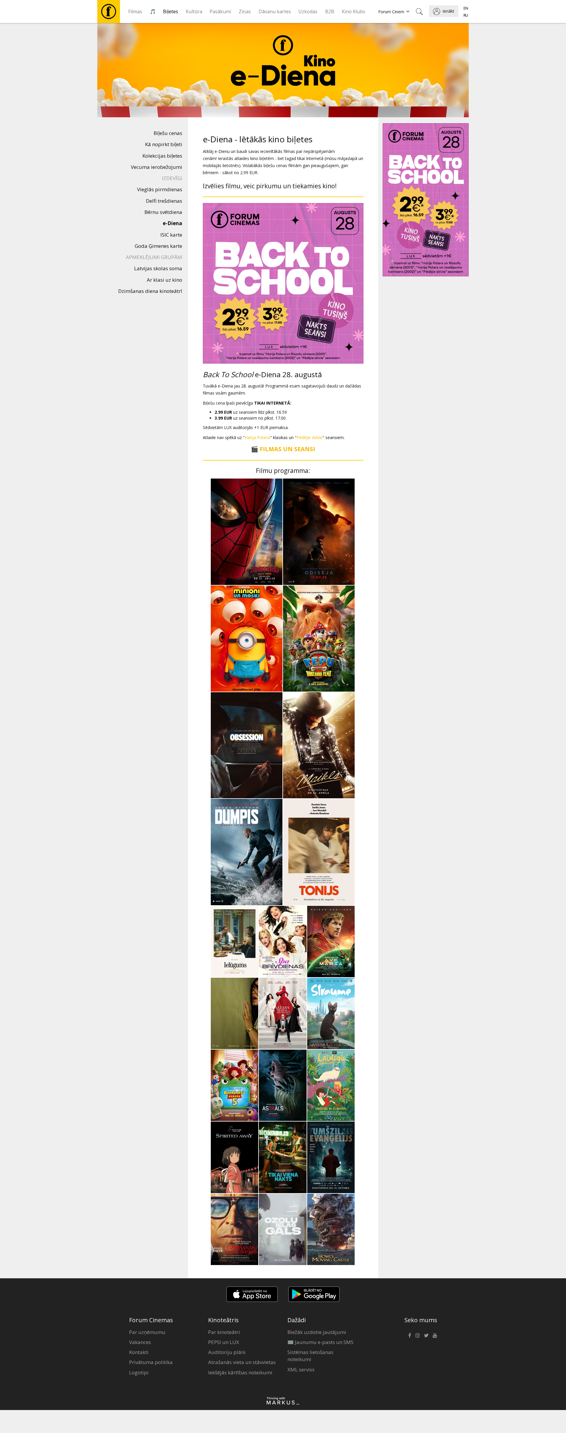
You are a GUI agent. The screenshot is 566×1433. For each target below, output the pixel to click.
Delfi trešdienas (164, 200)
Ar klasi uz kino (164, 279)
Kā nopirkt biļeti (163, 144)
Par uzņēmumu (147, 1332)
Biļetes (170, 11)
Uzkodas (307, 11)
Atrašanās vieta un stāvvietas (242, 1362)
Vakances (140, 1342)
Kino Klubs (353, 11)
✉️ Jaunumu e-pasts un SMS (320, 1342)
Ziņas (245, 11)
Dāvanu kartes (275, 11)
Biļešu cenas (168, 133)
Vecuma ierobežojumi (156, 167)
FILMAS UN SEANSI (287, 449)
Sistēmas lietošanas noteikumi (310, 1356)
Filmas (135, 11)
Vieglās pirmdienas (159, 189)
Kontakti (139, 1352)
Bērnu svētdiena (163, 212)
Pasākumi (220, 11)
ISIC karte (171, 234)
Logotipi (139, 1372)
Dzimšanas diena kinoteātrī (150, 291)
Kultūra (194, 11)
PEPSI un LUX (223, 1342)
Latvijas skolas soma (158, 268)
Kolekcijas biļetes (162, 155)
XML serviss (301, 1369)
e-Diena (172, 223)
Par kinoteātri (224, 1332)
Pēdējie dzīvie (310, 437)
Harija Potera (257, 437)
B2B (329, 11)
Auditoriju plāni (227, 1352)
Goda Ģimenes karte (158, 246)
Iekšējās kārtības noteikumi (240, 1372)
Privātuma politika (151, 1362)
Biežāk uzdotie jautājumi (316, 1332)
